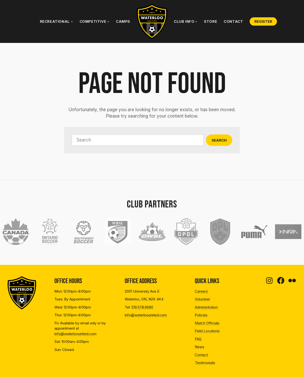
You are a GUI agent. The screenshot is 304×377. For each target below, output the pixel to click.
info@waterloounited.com (75, 333)
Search (219, 140)
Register (263, 21)
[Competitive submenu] (108, 21)
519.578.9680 (142, 307)
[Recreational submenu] (72, 21)
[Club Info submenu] (196, 21)
